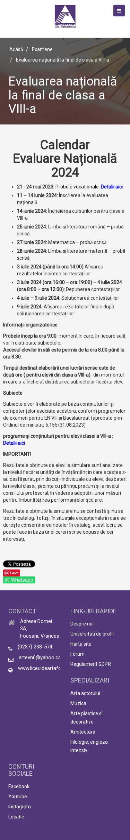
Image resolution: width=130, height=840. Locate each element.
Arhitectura (82, 732)
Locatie (16, 816)
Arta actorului (85, 693)
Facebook (18, 786)
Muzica (78, 703)
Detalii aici (112, 186)
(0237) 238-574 (35, 647)
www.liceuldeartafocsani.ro (48, 668)
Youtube (17, 796)
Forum (77, 654)
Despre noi (82, 624)
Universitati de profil (92, 634)
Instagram (19, 806)
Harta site (81, 644)
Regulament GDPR (90, 664)
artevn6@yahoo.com (42, 657)
